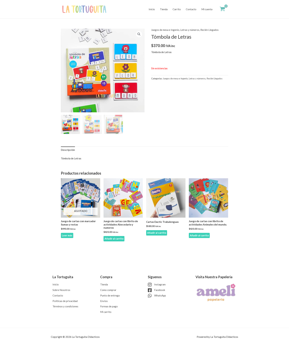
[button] (139, 34)
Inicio (152, 9)
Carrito (177, 9)
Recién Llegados (209, 29)
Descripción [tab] (68, 149)
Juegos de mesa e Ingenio (165, 29)
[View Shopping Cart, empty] (222, 9)
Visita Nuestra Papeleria (214, 277)
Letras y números (189, 29)
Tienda (164, 9)
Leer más (67, 235)
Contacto (191, 9)
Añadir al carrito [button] (114, 238)
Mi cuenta (206, 9)
